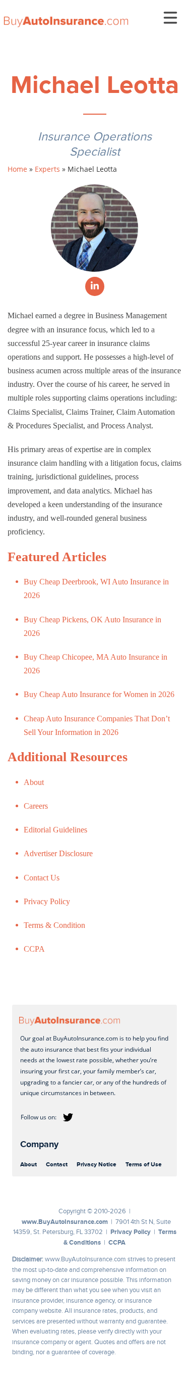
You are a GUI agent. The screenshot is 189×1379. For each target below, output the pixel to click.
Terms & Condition (54, 925)
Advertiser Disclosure (58, 853)
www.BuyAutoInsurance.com (65, 1221)
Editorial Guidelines (55, 829)
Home (17, 169)
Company (39, 1144)
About (34, 782)
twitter (68, 1117)
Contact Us (41, 877)
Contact (57, 1164)
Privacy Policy (47, 901)
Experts (47, 169)
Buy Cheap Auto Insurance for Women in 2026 (99, 694)
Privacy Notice (96, 1164)
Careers (36, 806)
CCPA (34, 949)
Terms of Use (143, 1164)
